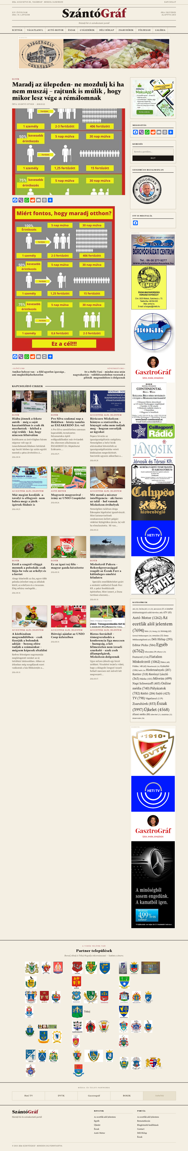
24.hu (143, 609)
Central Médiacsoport (142, 636)
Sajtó (163, 693)
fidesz (165, 662)
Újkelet (156, 709)
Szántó (94, 13)
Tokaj (87, 1011)
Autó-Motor (55, 30)
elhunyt (161, 652)
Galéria (160, 30)
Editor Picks (144, 645)
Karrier (140, 674)
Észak (71, 30)
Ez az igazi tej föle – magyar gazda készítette (67, 566)
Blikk (148, 631)
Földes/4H (144, 30)
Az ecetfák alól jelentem (106, 415)
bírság (156, 631)
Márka (146, 678)
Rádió (148, 693)
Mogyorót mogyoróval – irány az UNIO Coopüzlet (68, 496)
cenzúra (157, 635)
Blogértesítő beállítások (147, 1125)
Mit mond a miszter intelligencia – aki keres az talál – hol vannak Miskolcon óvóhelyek (106, 500)
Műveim (162, 678)
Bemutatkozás (143, 1120)
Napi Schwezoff (146, 683)
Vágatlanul (35, 30)
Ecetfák (17, 30)
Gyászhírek (87, 30)
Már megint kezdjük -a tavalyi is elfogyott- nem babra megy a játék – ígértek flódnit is (28, 500)
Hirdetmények (158, 670)
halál (142, 670)
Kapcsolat (170, 2)
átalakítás (167, 715)
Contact (140, 1129)
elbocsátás (150, 652)
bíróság (166, 631)
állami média (141, 714)
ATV (167, 612)
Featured (140, 657)
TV (138, 698)
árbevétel (156, 715)
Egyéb (15, 79)
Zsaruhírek (126, 30)
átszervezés (138, 718)
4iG (135, 609)
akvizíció (159, 609)
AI (150, 609)
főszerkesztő (153, 666)
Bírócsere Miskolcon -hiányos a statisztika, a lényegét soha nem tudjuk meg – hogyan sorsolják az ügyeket (107, 425)
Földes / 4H (139, 666)
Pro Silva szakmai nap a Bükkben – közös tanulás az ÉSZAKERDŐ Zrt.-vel (68, 422)
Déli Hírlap (106, 30)
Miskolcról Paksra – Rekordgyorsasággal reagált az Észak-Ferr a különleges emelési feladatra (105, 571)
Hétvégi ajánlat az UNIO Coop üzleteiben (68, 635)
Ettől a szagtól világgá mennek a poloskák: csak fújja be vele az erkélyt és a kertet (29, 569)
